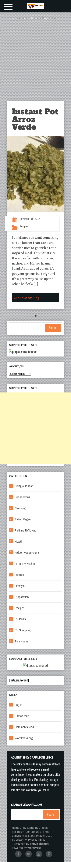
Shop (46, 832)
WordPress (34, 848)
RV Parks (20, 619)
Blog (45, 827)
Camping (20, 508)
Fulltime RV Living (25, 530)
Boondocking (22, 497)
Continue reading (26, 298)
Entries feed (22, 716)
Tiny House (21, 641)
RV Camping (30, 827)
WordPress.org (24, 738)
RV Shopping (22, 630)
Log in (18, 705)
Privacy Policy (36, 840)
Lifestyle (20, 586)
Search (52, 328)
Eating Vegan (23, 519)
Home (15, 827)
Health (19, 541)
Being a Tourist (24, 486)
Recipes (24, 226)
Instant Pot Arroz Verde (35, 119)
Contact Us (32, 832)
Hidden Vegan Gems (27, 552)
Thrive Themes (39, 844)
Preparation (22, 597)
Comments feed (24, 727)
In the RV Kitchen (25, 564)
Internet (19, 575)
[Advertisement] (35, 63)
